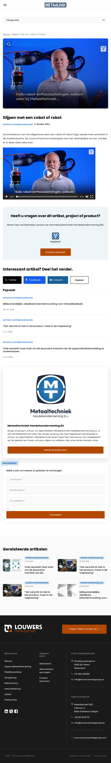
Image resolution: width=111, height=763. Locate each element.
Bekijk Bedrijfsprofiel (55, 450)
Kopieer (79, 280)
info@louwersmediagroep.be (89, 723)
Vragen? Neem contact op (83, 629)
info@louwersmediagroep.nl (89, 679)
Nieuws (8, 661)
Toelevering (10, 699)
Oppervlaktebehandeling (18, 124)
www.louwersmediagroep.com (90, 737)
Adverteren (45, 663)
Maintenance (11, 683)
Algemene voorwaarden (80, 756)
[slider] (47, 196)
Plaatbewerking (12, 672)
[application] (49, 173)
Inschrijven (56, 514)
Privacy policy (100, 756)
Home (6, 34)
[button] (49, 173)
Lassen (8, 694)
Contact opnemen (44, 679)
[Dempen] (87, 196)
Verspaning (10, 677)
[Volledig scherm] (91, 196)
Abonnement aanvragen (46, 671)
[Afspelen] (6, 196)
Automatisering (12, 688)
